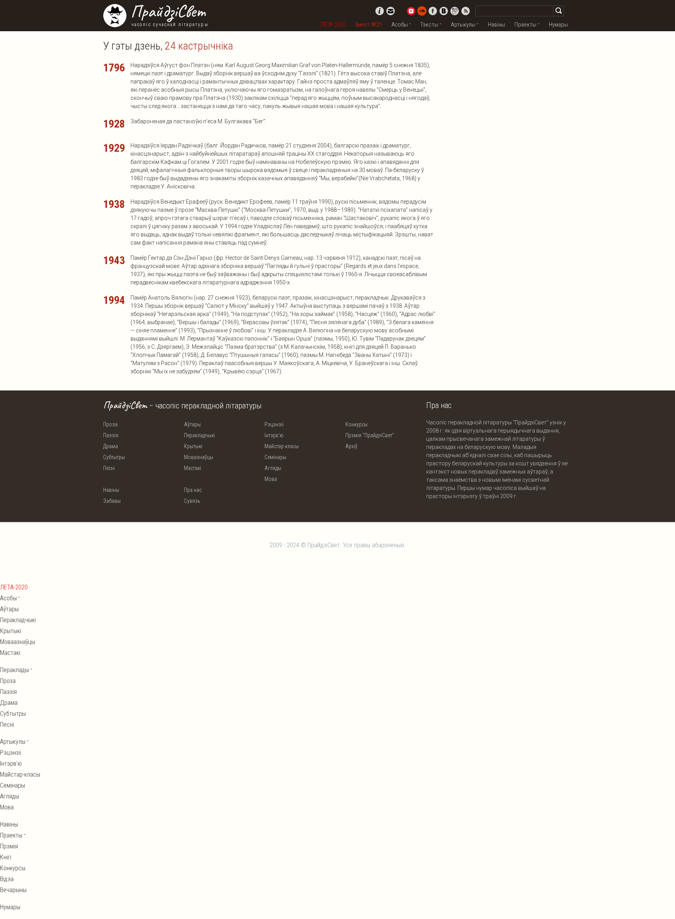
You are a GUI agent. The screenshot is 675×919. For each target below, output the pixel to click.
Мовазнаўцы (198, 457)
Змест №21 (368, 24)
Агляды (272, 468)
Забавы (112, 501)
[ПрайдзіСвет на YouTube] (411, 11)
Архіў (351, 446)
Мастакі (192, 468)
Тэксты (429, 24)
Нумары (558, 24)
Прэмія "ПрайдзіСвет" (369, 435)
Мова (270, 479)
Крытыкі (193, 446)
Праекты (525, 24)
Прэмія (9, 846)
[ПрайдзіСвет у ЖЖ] (454, 11)
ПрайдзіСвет (167, 11)
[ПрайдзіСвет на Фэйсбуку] (433, 11)
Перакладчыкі (199, 435)
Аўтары (192, 424)
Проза (110, 424)
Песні (109, 468)
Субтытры (114, 457)
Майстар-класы (281, 446)
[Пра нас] (379, 11)
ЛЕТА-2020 (333, 24)
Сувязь (192, 501)
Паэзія (110, 435)
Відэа (7, 879)
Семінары (275, 457)
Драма (110, 446)
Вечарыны (13, 890)
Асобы (399, 24)
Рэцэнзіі (274, 424)
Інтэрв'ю (274, 435)
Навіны (496, 24)
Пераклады (14, 670)
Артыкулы (463, 24)
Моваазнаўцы (17, 642)
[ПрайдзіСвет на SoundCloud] (422, 11)
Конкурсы (356, 424)
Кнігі (5, 857)
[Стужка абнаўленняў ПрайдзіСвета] (465, 11)
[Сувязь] (390, 11)
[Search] (558, 10)
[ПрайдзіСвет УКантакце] (443, 11)
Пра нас (193, 490)
